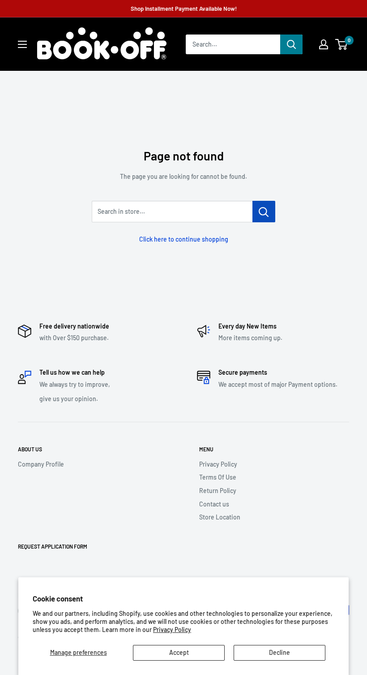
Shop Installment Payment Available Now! (184, 8)
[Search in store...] (263, 211)
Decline (279, 652)
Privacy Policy (172, 629)
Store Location (219, 517)
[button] (341, 44)
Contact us (214, 504)
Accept (179, 652)
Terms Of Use (217, 477)
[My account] (323, 44)
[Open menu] (22, 44)
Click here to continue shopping (183, 239)
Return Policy (217, 490)
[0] (341, 44)
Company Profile (41, 464)
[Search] (291, 44)
